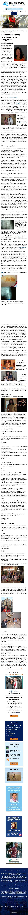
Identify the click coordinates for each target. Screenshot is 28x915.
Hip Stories (14, 769)
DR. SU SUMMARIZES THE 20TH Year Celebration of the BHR (15, 751)
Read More (14, 738)
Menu (13, 13)
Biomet (9, 731)
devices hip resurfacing (14, 724)
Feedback (21, 906)
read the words (22, 247)
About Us (6, 30)
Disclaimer (7, 906)
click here (13, 667)
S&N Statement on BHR (14, 758)
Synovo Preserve (11, 733)
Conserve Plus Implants (13, 729)
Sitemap (16, 906)
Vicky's (2, 272)
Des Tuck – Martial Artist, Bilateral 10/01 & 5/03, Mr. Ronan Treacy (15, 755)
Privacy (12, 906)
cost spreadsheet (16, 235)
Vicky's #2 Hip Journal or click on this (9, 662)
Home (2, 30)
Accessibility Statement (19, 907)
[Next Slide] (26, 27)
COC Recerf (10, 735)
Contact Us (17, 712)
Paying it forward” (12, 97)
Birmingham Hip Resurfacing (14, 727)
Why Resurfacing (23, 122)
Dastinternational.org (20, 386)
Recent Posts (14, 744)
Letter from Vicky (13, 30)
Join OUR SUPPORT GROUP (15, 9)
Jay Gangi (18, 103)
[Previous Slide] (24, 27)
